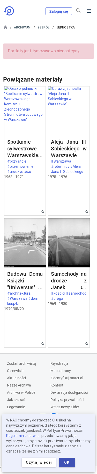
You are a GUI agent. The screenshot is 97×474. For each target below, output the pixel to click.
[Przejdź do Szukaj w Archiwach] (9, 11)
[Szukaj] (78, 10)
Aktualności (16, 378)
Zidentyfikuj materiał (66, 378)
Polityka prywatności (67, 400)
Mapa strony (60, 371)
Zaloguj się (58, 11)
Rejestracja (59, 363)
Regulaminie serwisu (23, 436)
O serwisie (15, 371)
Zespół (43, 27)
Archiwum (22, 27)
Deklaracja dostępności (69, 392)
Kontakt (56, 385)
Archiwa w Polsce (21, 392)
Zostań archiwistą (21, 363)
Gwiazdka (42, 211)
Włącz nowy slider (64, 407)
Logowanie (16, 407)
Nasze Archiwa (19, 385)
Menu (89, 11)
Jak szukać (16, 400)
